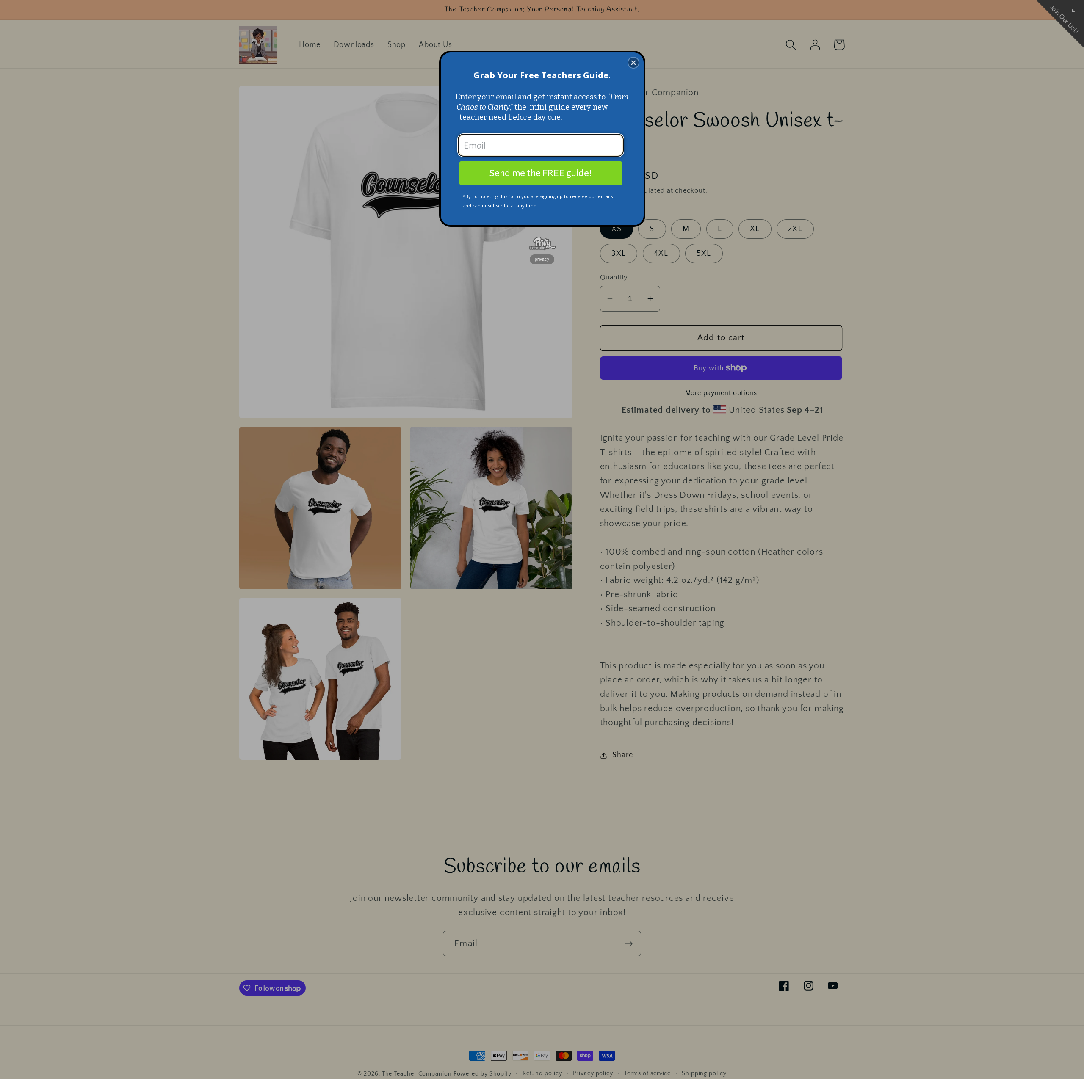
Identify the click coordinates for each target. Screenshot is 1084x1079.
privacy (542, 259)
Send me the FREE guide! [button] (540, 172)
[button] (633, 63)
